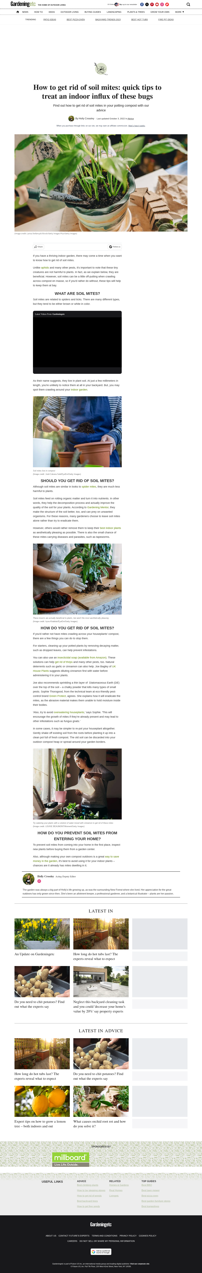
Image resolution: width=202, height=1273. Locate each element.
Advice (131, 118)
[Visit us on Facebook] (142, 4)
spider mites (89, 486)
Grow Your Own (160, 12)
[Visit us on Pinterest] (152, 4)
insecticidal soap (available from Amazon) (82, 657)
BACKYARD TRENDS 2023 (108, 19)
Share (40, 247)
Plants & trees (136, 12)
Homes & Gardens (119, 1185)
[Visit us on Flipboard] (167, 4)
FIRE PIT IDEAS (166, 19)
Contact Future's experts (74, 1236)
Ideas (52, 12)
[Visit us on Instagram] (162, 4)
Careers (72, 1241)
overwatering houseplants (69, 712)
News (25, 12)
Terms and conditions (104, 1236)
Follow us (116, 247)
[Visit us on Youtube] (157, 4)
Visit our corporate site (139, 1264)
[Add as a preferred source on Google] (101, 1251)
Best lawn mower (151, 1190)
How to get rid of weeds (89, 1195)
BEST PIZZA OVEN (76, 19)
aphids (45, 267)
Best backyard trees (87, 1201)
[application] (77, 342)
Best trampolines (150, 1206)
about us (51, 1236)
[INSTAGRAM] (39, 881)
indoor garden (79, 389)
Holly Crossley (86, 118)
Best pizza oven (150, 1195)
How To (38, 12)
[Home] (17, 12)
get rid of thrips (64, 662)
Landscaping (114, 12)
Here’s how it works (136, 126)
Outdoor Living (70, 12)
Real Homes (115, 1190)
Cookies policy (147, 1236)
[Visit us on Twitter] (147, 4)
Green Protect (57, 696)
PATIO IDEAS (49, 19)
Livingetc (114, 1195)
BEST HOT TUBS (139, 19)
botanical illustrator (137, 893)
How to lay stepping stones (91, 1190)
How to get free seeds (88, 1206)
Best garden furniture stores (156, 1201)
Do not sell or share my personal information (107, 1241)
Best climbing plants (87, 1185)
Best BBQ (147, 1185)
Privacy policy (128, 1236)
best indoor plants (110, 528)
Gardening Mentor (98, 507)
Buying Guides (93, 12)
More (178, 12)
